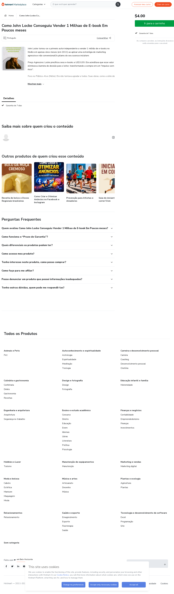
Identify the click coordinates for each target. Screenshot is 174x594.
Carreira (124, 355)
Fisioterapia (67, 525)
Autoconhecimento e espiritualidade (81, 350)
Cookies (164, 583)
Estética (8, 487)
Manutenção (68, 466)
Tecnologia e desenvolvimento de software (144, 512)
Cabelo (7, 483)
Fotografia (67, 389)
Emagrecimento (69, 517)
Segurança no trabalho (14, 419)
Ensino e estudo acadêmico (76, 410)
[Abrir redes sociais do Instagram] (113, 138)
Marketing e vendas (131, 461)
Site (123, 525)
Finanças (125, 423)
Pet (5, 355)
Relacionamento (11, 517)
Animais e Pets (12, 350)
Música (65, 491)
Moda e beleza (11, 478)
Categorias (37, 4)
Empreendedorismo (130, 419)
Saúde (65, 530)
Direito (65, 419)
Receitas (8, 397)
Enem (65, 427)
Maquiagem (9, 496)
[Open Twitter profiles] (12, 566)
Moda (6, 500)
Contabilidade (127, 414)
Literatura (67, 440)
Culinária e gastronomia (16, 380)
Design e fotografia (72, 380)
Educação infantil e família (134, 380)
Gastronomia (10, 393)
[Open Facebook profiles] (6, 566)
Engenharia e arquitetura (17, 410)
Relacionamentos (13, 512)
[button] (55, 228)
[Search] (118, 4)
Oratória (124, 368)
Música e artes (69, 478)
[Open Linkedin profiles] (18, 566)
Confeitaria (9, 384)
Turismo (8, 466)
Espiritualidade (69, 359)
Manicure (8, 491)
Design (65, 384)
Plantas (124, 487)
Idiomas (65, 432)
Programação (127, 521)
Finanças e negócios (131, 410)
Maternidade (127, 384)
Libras (65, 436)
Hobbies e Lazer (12, 461)
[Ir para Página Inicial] (15, 4)
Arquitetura (9, 414)
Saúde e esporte (71, 512)
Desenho (66, 487)
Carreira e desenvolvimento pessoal (140, 350)
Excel (123, 517)
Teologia (66, 368)
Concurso (66, 414)
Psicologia (67, 449)
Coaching (125, 359)
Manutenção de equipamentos (78, 461)
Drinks (7, 389)
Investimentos (127, 427)
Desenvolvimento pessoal (133, 363)
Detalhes (8, 98)
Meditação (67, 363)
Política (65, 445)
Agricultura (126, 483)
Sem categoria (11, 542)
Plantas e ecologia (130, 478)
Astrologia (67, 355)
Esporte (66, 521)
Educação (66, 423)
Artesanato (67, 483)
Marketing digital (129, 466)
